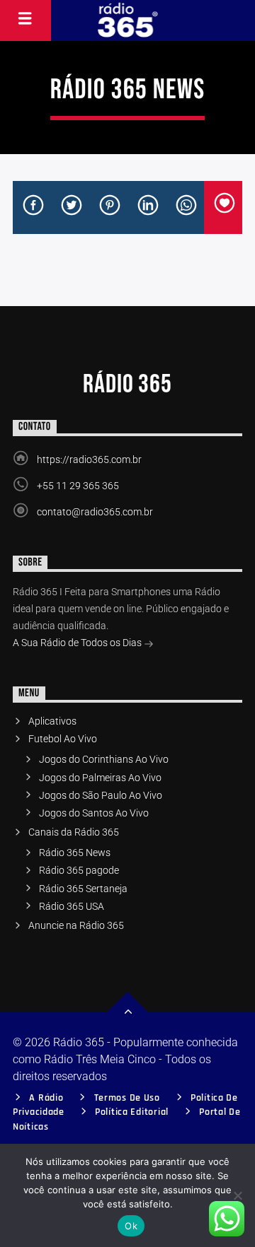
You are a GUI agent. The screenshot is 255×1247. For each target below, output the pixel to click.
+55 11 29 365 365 (78, 485)
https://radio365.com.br (89, 459)
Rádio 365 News (74, 852)
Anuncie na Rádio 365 (76, 925)
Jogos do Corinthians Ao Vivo (104, 759)
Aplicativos (52, 721)
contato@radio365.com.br (95, 511)
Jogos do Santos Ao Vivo (94, 813)
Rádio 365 (127, 384)
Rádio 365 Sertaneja (83, 888)
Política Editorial (132, 1112)
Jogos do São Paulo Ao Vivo (100, 795)
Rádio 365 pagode (79, 870)
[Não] (237, 1195)
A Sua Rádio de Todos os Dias (78, 642)
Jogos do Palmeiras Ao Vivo (100, 777)
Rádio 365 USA (71, 906)
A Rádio (46, 1097)
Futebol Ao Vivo (62, 738)
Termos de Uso (127, 1097)
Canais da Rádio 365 (73, 832)
